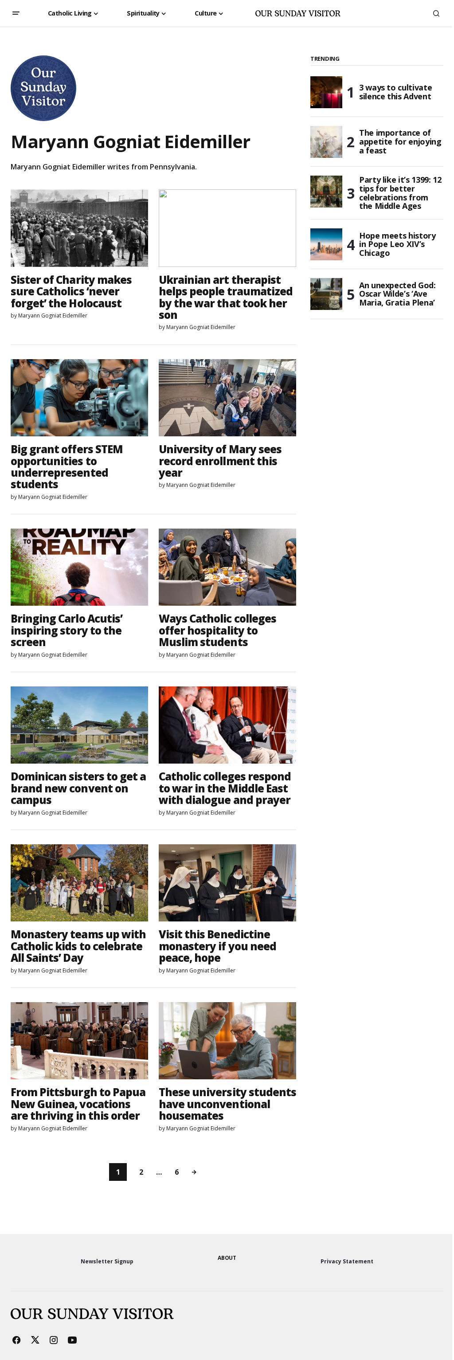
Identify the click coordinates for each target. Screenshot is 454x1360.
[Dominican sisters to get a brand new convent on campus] (79, 725)
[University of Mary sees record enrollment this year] (227, 397)
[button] (16, 13)
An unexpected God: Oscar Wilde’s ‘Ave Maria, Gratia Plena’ (397, 294)
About (227, 1258)
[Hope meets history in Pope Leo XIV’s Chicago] (326, 244)
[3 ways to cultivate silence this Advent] (326, 92)
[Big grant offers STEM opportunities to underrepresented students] (79, 397)
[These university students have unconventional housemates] (227, 1040)
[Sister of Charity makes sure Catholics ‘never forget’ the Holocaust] (79, 228)
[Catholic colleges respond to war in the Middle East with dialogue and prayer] (227, 725)
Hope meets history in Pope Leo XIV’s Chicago (397, 244)
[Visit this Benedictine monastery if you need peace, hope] (227, 882)
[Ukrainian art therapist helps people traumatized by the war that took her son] (227, 228)
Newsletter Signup (107, 1261)
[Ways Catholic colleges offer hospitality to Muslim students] (227, 567)
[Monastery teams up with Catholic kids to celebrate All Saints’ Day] (79, 882)
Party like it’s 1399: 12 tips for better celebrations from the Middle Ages (400, 193)
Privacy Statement (347, 1261)
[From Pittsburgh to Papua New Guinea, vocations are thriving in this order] (79, 1040)
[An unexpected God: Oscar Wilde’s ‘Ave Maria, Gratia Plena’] (326, 294)
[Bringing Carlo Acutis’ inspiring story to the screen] (79, 567)
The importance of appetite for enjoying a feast (400, 141)
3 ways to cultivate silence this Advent (395, 92)
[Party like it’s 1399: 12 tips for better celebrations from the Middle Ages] (326, 192)
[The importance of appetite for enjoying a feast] (326, 142)
